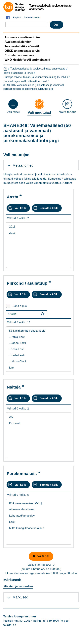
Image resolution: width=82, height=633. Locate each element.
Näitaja (14, 387)
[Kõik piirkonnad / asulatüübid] (38, 331)
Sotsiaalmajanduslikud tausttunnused (25, 81)
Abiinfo (67, 182)
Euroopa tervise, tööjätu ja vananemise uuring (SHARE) (36, 77)
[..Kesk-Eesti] (38, 349)
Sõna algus (20, 305)
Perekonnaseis (22, 473)
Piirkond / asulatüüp (27, 283)
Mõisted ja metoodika (18, 586)
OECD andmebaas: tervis (22, 50)
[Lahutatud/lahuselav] (38, 516)
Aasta (12, 197)
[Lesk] (38, 522)
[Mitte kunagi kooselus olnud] (38, 528)
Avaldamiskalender (18, 41)
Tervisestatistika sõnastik (22, 46)
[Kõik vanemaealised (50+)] (38, 503)
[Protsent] (38, 423)
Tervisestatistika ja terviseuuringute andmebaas (37, 68)
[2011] (38, 227)
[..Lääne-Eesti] (38, 343)
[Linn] (38, 368)
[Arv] (38, 417)
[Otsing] (42, 313)
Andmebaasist (32, 17)
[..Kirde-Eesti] (38, 355)
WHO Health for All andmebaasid (27, 59)
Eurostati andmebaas (19, 55)
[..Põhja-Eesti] (38, 337)
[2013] (38, 233)
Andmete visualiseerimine (22, 37)
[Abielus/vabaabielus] (38, 509)
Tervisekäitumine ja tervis (18, 73)
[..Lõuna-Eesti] (38, 361)
